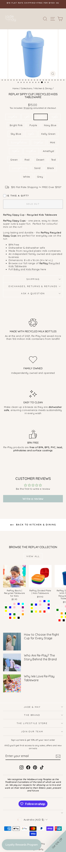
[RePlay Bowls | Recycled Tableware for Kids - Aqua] (22, 603)
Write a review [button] (33, 499)
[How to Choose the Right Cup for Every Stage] (12, 641)
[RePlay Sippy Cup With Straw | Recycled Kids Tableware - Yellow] (61, 616)
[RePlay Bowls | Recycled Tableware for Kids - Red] (10, 617)
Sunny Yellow (19, 142)
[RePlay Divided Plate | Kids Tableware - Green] (31, 611)
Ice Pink (12, 116)
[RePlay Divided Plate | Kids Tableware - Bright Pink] (40, 601)
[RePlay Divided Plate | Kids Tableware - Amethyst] (44, 608)
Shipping (28, 108)
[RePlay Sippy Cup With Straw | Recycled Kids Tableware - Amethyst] (57, 616)
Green (14, 159)
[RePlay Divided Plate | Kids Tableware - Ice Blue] (36, 604)
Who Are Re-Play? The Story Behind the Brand (40, 657)
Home (15, 88)
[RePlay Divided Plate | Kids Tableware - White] (48, 611)
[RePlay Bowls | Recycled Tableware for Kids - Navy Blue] (10, 614)
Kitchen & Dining (43, 88)
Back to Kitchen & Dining (35, 524)
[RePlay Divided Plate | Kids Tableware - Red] (44, 611)
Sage (55, 116)
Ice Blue (31, 151)
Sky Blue (16, 133)
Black (50, 168)
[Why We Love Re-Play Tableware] (12, 683)
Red (27, 159)
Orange (38, 142)
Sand (37, 168)
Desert (40, 159)
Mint (52, 142)
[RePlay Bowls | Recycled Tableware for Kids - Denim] (10, 603)
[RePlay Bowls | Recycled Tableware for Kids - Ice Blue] (10, 607)
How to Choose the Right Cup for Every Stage (41, 636)
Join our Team (32, 731)
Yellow (15, 151)
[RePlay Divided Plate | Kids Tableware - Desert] (40, 608)
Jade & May (32, 707)
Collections (26, 88)
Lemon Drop (19, 168)
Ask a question (33, 293)
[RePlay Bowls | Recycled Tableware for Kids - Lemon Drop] (18, 614)
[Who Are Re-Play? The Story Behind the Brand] (12, 662)
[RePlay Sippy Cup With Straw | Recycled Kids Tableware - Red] (59, 620)
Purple (33, 125)
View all (33, 556)
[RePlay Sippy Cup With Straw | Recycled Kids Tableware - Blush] (61, 610)
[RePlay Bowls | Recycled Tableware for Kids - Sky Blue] (18, 603)
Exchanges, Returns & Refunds (33, 286)
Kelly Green (48, 133)
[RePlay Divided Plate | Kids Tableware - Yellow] (36, 611)
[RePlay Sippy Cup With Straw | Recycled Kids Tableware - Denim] (57, 606)
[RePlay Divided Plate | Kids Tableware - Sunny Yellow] (31, 608)
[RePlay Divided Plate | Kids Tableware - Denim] (36, 601)
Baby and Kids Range (27, 269)
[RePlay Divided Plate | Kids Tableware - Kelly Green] (31, 604)
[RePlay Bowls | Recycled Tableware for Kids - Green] (14, 614)
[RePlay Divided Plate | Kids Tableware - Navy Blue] (48, 608)
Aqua (31, 133)
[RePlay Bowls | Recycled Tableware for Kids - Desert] (18, 610)
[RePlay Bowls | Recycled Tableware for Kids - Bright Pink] (14, 603)
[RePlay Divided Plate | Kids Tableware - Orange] (40, 611)
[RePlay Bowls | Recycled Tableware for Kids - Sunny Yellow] (6, 610)
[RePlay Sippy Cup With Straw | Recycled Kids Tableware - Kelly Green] (57, 610)
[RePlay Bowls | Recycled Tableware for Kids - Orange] (22, 614)
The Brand (32, 715)
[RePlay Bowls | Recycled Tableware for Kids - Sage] (18, 607)
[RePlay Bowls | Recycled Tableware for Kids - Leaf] (10, 610)
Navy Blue (50, 125)
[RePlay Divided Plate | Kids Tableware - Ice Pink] (40, 604)
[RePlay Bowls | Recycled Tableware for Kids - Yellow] (14, 617)
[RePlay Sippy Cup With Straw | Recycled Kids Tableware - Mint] (57, 613)
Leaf (27, 116)
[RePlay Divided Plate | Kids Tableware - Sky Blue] (44, 601)
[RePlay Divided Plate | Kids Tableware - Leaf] (36, 608)
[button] (55, 841)
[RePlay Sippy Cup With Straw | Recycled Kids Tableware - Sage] (61, 606)
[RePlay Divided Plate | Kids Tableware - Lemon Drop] (40, 615)
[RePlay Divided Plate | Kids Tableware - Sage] (44, 604)
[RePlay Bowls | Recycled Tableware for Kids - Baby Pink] (22, 610)
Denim (41, 116)
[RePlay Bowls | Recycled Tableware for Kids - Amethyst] (6, 614)
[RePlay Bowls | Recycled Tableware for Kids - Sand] (14, 610)
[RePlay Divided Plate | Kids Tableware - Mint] (31, 601)
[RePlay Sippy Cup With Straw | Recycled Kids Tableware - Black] (63, 620)
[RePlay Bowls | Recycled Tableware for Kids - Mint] (6, 603)
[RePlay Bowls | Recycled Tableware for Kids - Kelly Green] (6, 607)
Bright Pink (16, 125)
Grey (40, 176)
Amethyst (48, 151)
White (26, 176)
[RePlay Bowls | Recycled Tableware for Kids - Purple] (22, 607)
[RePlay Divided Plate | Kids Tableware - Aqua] (48, 601)
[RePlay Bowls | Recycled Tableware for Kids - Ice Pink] (14, 607)
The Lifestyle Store (32, 723)
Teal (53, 159)
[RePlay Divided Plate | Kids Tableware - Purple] (48, 604)
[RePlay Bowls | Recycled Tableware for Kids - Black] (18, 617)
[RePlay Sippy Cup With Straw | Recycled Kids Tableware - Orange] (61, 613)
